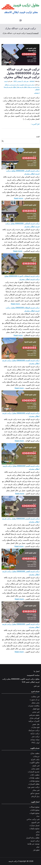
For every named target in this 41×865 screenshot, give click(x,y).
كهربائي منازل (34, 718)
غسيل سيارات (34, 825)
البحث (37, 136)
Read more (18, 198)
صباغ (37, 835)
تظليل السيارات (33, 784)
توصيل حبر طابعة (33, 844)
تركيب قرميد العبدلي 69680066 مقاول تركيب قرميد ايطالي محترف (22, 172)
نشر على (21, 81)
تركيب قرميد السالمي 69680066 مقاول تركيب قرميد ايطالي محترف (22, 224)
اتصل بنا (36, 671)
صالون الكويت (34, 762)
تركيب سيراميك (33, 730)
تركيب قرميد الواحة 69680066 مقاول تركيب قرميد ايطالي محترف (20, 414)
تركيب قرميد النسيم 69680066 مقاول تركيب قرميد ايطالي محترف (20, 520)
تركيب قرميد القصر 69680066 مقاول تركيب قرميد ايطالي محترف (20, 572)
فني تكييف (35, 766)
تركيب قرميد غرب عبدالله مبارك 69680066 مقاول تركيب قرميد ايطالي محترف (21, 73)
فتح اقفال (36, 709)
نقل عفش (35, 724)
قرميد (6, 81)
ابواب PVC (35, 743)
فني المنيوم (35, 822)
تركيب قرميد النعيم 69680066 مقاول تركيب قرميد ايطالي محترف (21, 467)
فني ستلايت (35, 697)
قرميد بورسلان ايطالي (29, 87)
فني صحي (35, 712)
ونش (37, 832)
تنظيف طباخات (34, 778)
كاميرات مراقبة (34, 721)
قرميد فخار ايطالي (17, 87)
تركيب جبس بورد (33, 787)
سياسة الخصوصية (33, 675)
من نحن (36, 686)
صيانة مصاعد (34, 740)
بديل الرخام (35, 796)
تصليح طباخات (34, 781)
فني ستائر (35, 790)
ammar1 (32, 81)
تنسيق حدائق (34, 793)
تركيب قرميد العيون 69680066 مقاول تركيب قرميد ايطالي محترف (20, 625)
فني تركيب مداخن (33, 819)
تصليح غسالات (34, 807)
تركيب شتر (35, 736)
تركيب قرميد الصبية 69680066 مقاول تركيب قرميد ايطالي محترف (20, 361)
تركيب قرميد (34, 841)
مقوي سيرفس (34, 715)
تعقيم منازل (35, 769)
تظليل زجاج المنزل (32, 838)
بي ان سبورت (34, 700)
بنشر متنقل (35, 703)
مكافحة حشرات (33, 706)
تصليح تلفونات (34, 813)
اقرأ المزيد (35, 124)
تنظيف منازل (34, 753)
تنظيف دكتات (34, 775)
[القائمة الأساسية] (20, 20)
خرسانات (36, 756)
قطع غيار (36, 850)
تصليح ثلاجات (34, 810)
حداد (37, 816)
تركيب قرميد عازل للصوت (27, 85)
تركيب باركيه (34, 733)
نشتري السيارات (33, 772)
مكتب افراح (35, 759)
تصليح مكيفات (34, 829)
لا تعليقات (36, 93)
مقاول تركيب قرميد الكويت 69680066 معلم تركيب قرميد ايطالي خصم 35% (20, 680)
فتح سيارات (35, 727)
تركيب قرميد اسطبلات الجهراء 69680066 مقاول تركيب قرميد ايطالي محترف (21, 277)
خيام (37, 847)
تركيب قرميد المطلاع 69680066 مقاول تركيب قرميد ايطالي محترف (22, 309)
